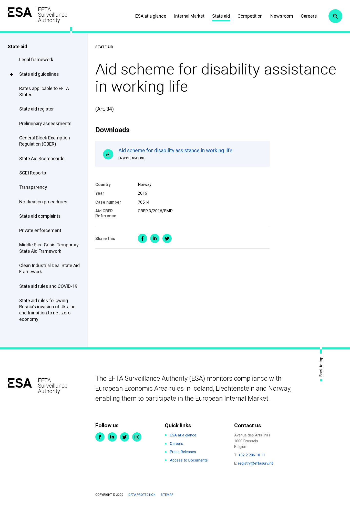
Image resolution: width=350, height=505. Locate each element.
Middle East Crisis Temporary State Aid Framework (49, 248)
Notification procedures (43, 201)
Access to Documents (189, 460)
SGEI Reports (32, 172)
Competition (250, 16)
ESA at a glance (150, 16)
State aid (221, 16)
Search (335, 16)
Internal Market (189, 16)
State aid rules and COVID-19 (48, 286)
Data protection (142, 495)
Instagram (136, 437)
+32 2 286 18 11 (251, 455)
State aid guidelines (39, 74)
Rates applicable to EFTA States (44, 91)
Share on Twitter (167, 238)
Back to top (321, 367)
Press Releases (183, 451)
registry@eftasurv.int (255, 463)
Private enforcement (40, 230)
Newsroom (281, 16)
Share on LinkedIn (154, 238)
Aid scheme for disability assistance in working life (175, 153)
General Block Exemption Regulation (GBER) (44, 141)
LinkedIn (112, 437)
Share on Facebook (142, 238)
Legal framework (36, 59)
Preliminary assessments (45, 123)
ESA (37, 15)
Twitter (124, 437)
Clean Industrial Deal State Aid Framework (49, 268)
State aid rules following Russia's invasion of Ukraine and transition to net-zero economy (47, 310)
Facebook (100, 437)
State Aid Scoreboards (42, 158)
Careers (309, 16)
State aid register (36, 109)
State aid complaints (40, 216)
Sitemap (167, 495)
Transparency (33, 187)
